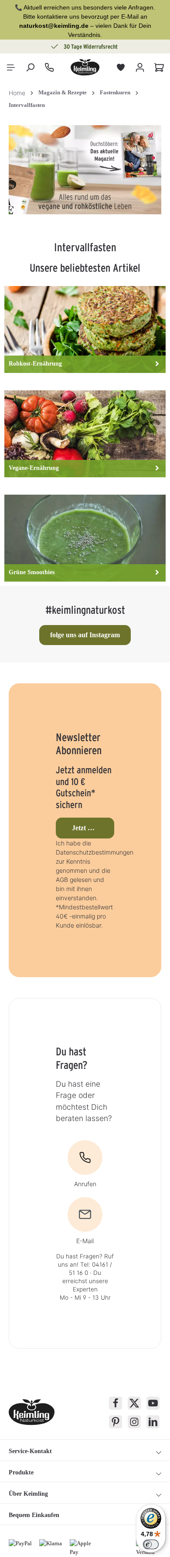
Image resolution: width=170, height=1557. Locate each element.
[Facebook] (115, 1403)
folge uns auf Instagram (85, 635)
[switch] (151, 1544)
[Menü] (11, 67)
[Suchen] (30, 67)
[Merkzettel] (120, 67)
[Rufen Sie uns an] (49, 67)
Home (17, 92)
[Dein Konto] (140, 67)
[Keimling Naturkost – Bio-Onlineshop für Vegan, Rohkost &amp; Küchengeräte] (85, 67)
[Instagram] (134, 1421)
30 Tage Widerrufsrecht (91, 46)
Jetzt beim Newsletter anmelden (93, 828)
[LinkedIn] (153, 1421)
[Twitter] (134, 1403)
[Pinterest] (115, 1421)
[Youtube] (153, 1403)
